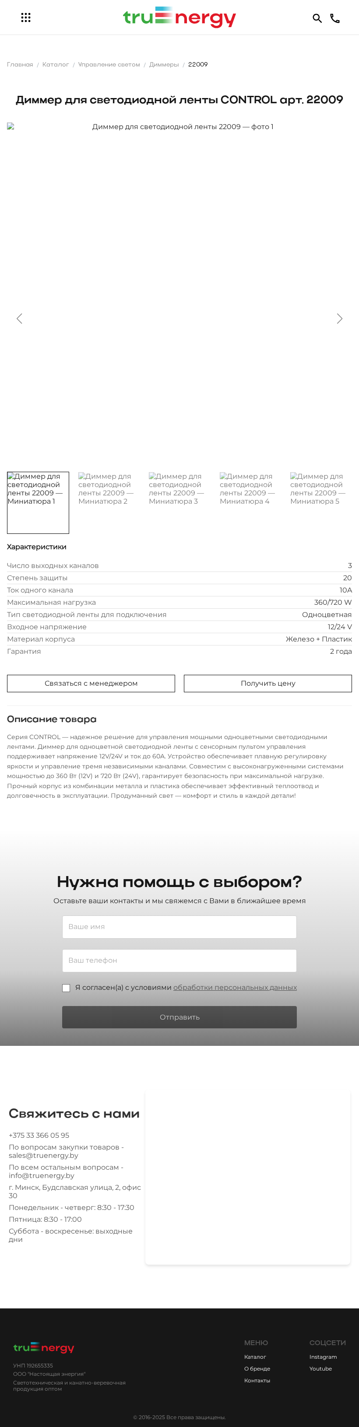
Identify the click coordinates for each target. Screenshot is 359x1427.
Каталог (55, 65)
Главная (20, 65)
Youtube (321, 1368)
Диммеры (164, 65)
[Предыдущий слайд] (19, 318)
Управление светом (109, 65)
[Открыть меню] (26, 17)
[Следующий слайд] (339, 318)
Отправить (180, 1017)
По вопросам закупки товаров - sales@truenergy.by (66, 1151)
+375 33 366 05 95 (39, 1135)
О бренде (257, 1368)
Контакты (257, 1380)
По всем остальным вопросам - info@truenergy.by (66, 1171)
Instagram (323, 1356)
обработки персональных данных (235, 987)
